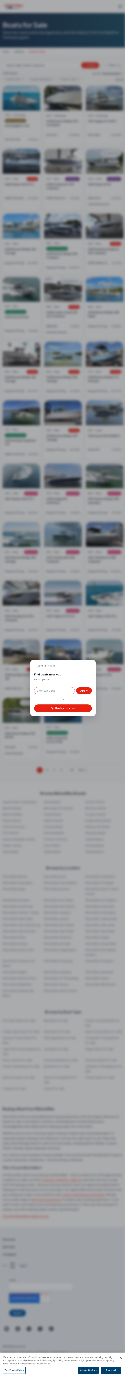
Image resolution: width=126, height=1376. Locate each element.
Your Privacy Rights (14, 1370)
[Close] (118, 1357)
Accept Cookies (86, 1370)
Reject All (108, 1370)
